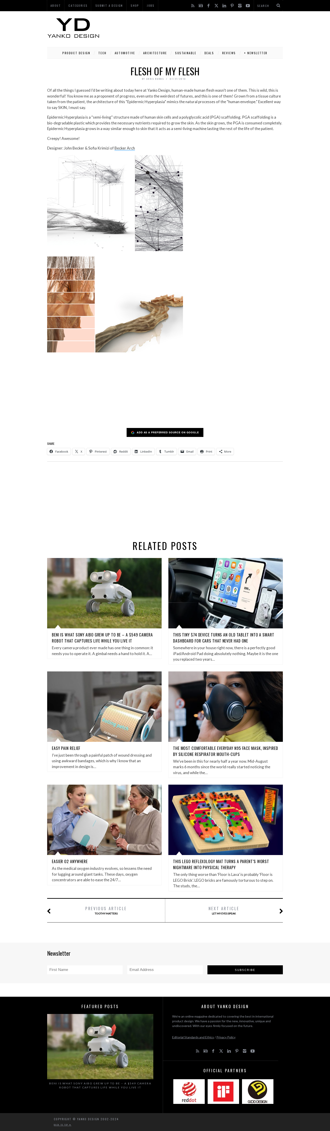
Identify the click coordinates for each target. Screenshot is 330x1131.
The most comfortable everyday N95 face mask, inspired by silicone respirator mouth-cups (225, 751)
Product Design (76, 53)
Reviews (229, 53)
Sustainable (185, 53)
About (56, 5)
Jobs (151, 5)
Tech (102, 53)
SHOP (135, 5)
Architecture (155, 53)
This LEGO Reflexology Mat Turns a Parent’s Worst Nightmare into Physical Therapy (221, 864)
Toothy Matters (106, 910)
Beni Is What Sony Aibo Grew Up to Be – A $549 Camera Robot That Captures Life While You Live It (102, 638)
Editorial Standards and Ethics (193, 1037)
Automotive (125, 53)
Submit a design (109, 5)
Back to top (61, 1124)
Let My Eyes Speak (224, 910)
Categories (78, 5)
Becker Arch (124, 148)
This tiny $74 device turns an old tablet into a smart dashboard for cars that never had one (223, 638)
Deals (209, 53)
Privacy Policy (225, 1037)
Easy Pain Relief (66, 748)
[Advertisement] (201, 28)
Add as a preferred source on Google (168, 432)
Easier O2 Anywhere (70, 861)
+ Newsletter (256, 53)
